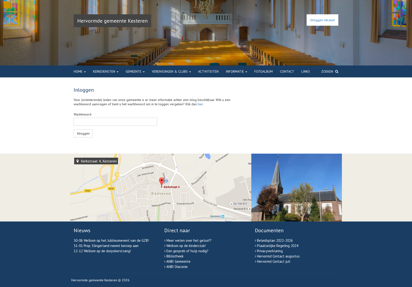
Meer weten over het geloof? (188, 240)
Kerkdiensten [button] (104, 71)
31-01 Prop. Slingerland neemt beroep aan (106, 245)
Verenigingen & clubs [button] (170, 71)
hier (200, 104)
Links (305, 71)
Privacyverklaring (270, 251)
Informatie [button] (235, 71)
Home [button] (78, 71)
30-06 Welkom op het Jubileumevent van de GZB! (111, 240)
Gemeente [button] (134, 71)
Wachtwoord (82, 114)
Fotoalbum (263, 71)
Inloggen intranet (322, 20)
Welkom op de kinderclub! (186, 245)
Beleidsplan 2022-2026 (275, 240)
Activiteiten (208, 71)
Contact (287, 71)
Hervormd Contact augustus (278, 256)
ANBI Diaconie (177, 266)
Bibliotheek (175, 256)
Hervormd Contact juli (273, 261)
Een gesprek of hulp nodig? (187, 251)
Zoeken (327, 71)
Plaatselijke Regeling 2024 (277, 245)
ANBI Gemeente (178, 261)
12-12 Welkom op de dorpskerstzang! (102, 251)
